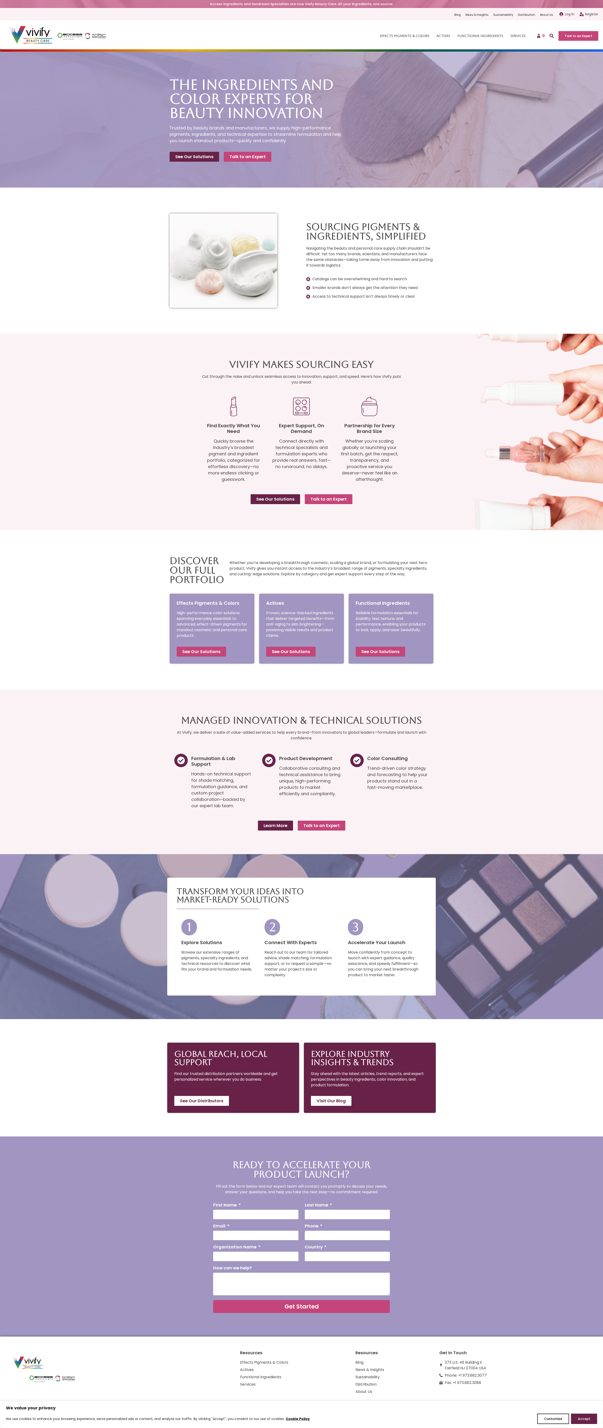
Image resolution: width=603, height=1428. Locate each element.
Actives (443, 36)
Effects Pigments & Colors (404, 36)
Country (314, 1247)
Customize (553, 1418)
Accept (584, 1418)
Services (518, 36)
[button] (552, 36)
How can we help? (232, 1268)
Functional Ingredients (480, 36)
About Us (546, 15)
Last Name (317, 1205)
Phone (312, 1226)
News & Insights (477, 15)
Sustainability (503, 15)
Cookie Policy (298, 1418)
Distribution (526, 15)
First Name (225, 1205)
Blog (457, 15)
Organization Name (235, 1247)
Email (219, 1226)
